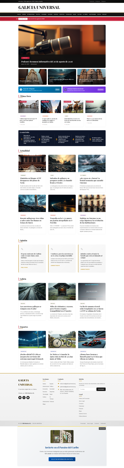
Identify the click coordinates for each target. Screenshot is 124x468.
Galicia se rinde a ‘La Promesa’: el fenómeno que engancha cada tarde (91, 80)
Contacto (81, 403)
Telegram (103, 1)
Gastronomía (92, 14)
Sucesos (56, 14)
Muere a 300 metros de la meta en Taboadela (94, 119)
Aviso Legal (82, 401)
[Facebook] (20, 397)
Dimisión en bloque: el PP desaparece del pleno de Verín (30, 180)
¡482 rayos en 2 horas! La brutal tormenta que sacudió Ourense (91, 180)
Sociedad (50, 14)
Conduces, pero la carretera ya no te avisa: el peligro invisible (62, 255)
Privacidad (83, 423)
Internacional (31, 14)
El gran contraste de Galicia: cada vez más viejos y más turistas (31, 256)
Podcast (104, 14)
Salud (74, 14)
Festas (99, 14)
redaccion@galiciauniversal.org (67, 383)
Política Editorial (83, 416)
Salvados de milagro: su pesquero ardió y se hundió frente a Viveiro (61, 180)
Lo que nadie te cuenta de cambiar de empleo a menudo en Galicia (49, 120)
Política (38, 14)
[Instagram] (24, 397)
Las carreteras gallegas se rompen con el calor (30, 307)
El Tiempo (85, 14)
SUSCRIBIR (101, 389)
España (24, 14)
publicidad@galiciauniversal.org (68, 386)
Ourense (23, 175)
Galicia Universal (39, 7)
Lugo (66, 116)
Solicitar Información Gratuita (62, 459)
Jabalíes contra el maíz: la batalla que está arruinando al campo (91, 256)
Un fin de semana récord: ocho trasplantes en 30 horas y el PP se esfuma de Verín (91, 308)
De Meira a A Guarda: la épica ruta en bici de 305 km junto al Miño (61, 356)
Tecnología (69, 14)
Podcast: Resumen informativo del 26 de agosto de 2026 (40, 18)
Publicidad (81, 406)
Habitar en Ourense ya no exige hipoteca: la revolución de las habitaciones (91, 220)
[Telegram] (28, 397)
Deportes (62, 14)
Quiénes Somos (83, 413)
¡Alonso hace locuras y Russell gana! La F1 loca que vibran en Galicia (91, 356)
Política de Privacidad (84, 398)
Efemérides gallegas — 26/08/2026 (29, 81)
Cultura (79, 14)
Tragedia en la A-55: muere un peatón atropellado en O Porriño (61, 220)
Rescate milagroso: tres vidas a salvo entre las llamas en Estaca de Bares (32, 220)
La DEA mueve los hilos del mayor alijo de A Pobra (61, 80)
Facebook (91, 1)
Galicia (19, 14)
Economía (44, 14)
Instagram (97, 1)
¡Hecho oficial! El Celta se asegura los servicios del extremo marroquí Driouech (31, 356)
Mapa (44, 404)
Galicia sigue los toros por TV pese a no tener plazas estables (28, 120)
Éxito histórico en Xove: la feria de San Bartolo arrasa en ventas (72, 120)
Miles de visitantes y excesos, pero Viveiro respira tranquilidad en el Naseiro (61, 308)
